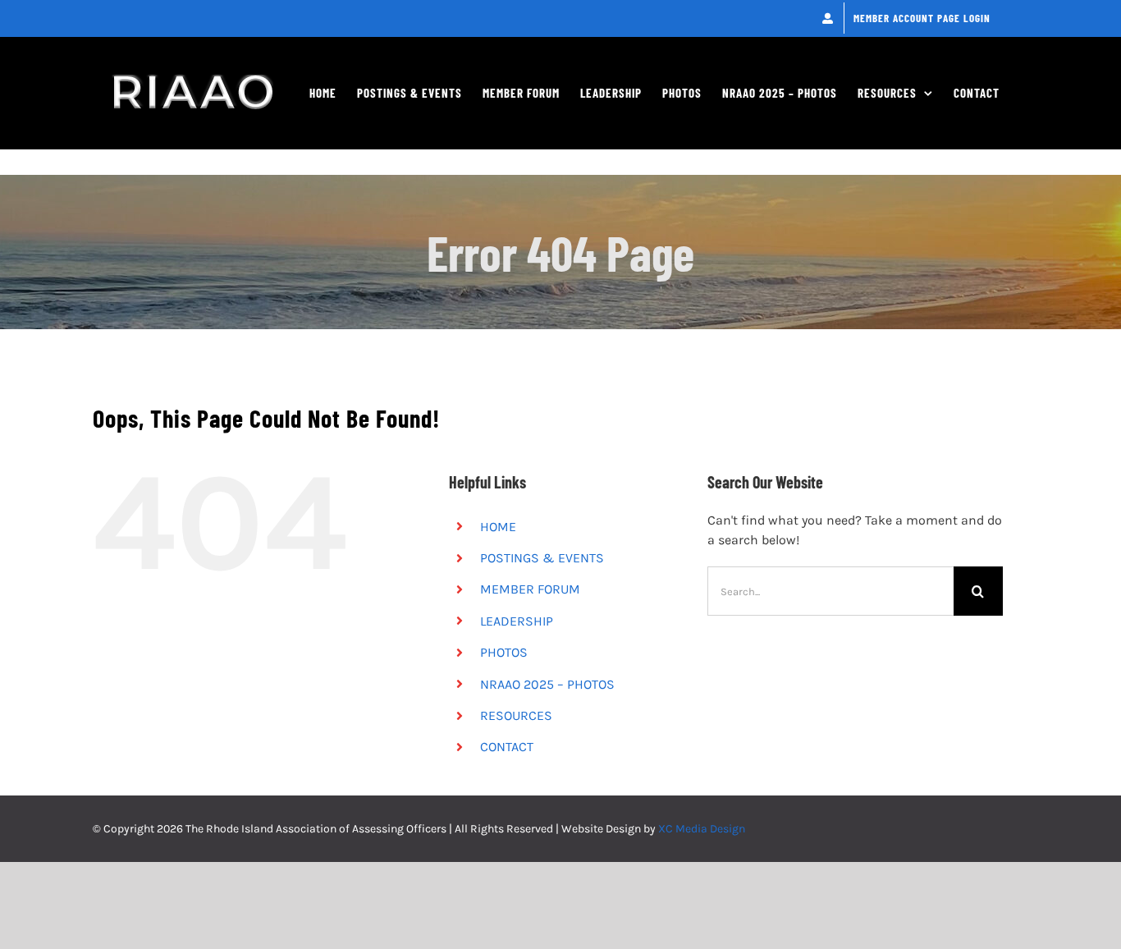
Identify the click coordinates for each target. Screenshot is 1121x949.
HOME (498, 526)
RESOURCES (516, 715)
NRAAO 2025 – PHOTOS (547, 684)
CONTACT (506, 746)
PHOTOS (504, 652)
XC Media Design (701, 829)
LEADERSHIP (516, 621)
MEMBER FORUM (530, 589)
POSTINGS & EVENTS (542, 558)
